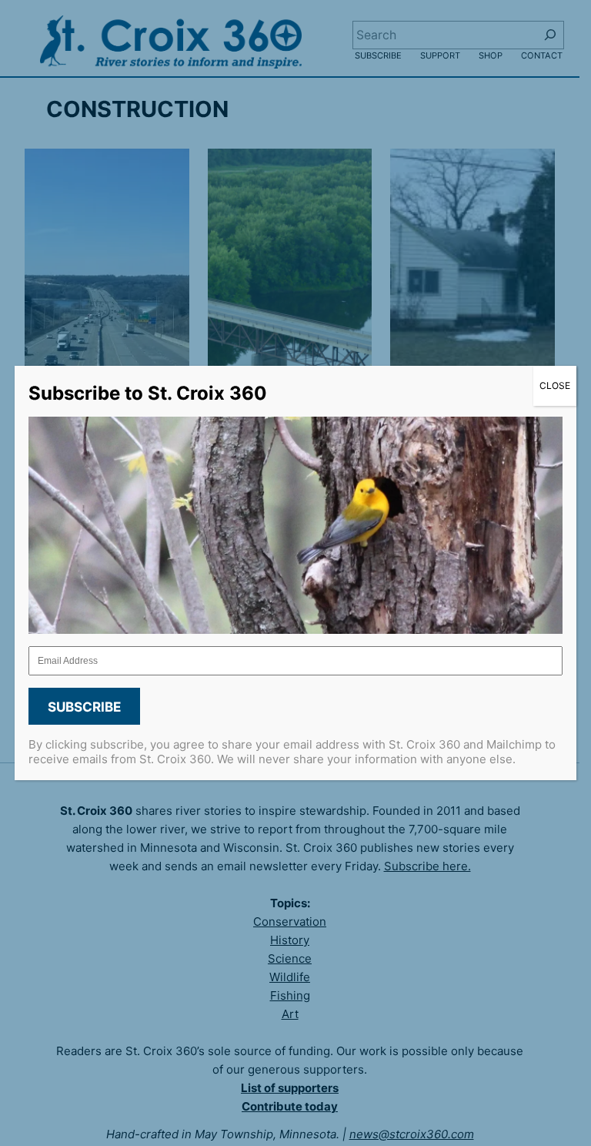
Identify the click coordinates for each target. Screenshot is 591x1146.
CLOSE (554, 385)
